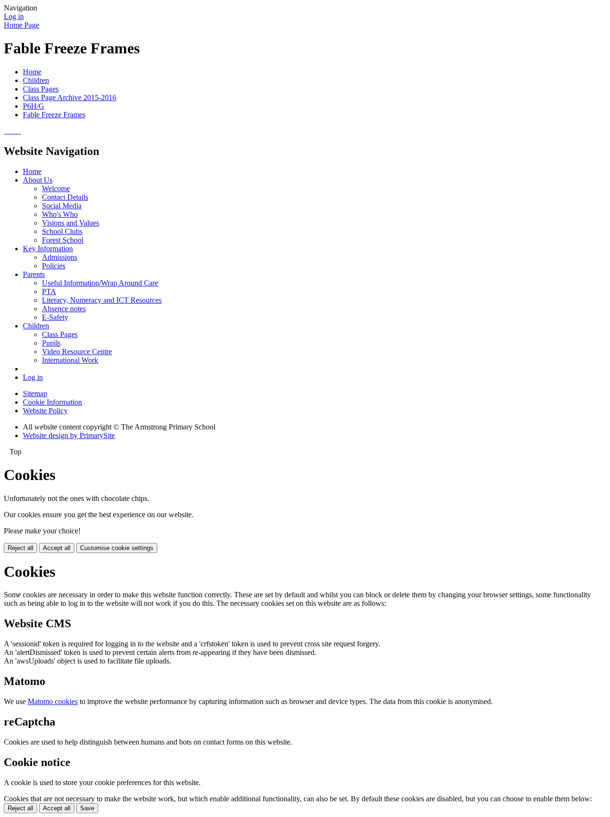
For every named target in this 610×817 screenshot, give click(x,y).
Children (36, 80)
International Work (70, 360)
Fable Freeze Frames (54, 115)
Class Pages (41, 89)
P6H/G (33, 106)
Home (32, 72)
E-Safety (55, 317)
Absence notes (64, 309)
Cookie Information (52, 402)
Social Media (61, 206)
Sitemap (35, 393)
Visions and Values (70, 223)
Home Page (21, 25)
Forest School (62, 240)
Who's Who (60, 214)
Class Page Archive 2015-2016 (69, 97)
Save (87, 808)
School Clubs (62, 231)
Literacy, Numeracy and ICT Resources (102, 300)
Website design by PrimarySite (69, 435)
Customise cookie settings (116, 547)
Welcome (56, 188)
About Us (37, 180)
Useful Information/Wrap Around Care (100, 283)
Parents (34, 274)
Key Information (48, 249)
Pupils (51, 343)
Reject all (20, 547)
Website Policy (45, 411)
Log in (14, 16)
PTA (49, 291)
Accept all (57, 547)
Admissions (59, 257)
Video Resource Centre (77, 351)
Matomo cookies (53, 701)
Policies (53, 266)
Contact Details (65, 197)
